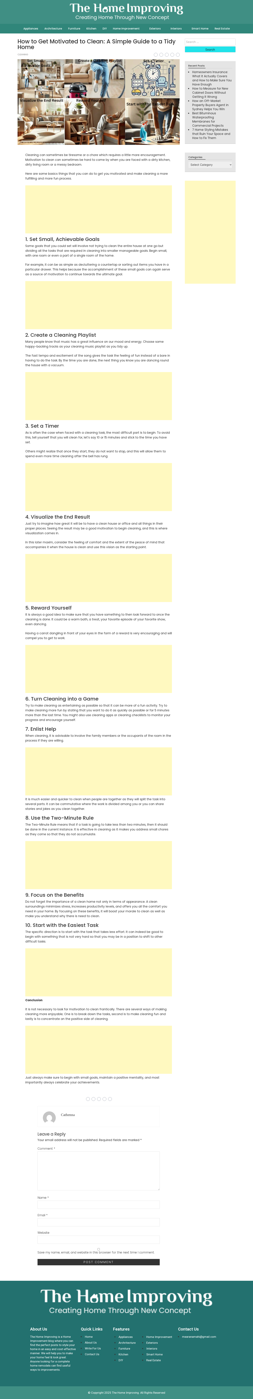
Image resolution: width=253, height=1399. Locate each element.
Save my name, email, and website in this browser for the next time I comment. (96, 1252)
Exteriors (155, 28)
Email (43, 1215)
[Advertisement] (98, 209)
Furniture (74, 28)
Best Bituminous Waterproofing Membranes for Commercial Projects (208, 119)
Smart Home (200, 28)
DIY (105, 28)
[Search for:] (210, 42)
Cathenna (68, 1115)
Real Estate (222, 28)
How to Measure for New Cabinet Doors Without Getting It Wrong (210, 92)
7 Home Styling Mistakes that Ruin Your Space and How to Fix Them (211, 134)
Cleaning (23, 54)
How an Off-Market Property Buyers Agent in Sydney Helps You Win (210, 105)
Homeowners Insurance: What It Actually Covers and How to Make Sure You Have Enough (212, 78)
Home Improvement (126, 28)
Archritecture (53, 28)
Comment (46, 1149)
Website (43, 1233)
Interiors (176, 28)
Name (43, 1198)
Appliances (30, 28)
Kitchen (91, 28)
